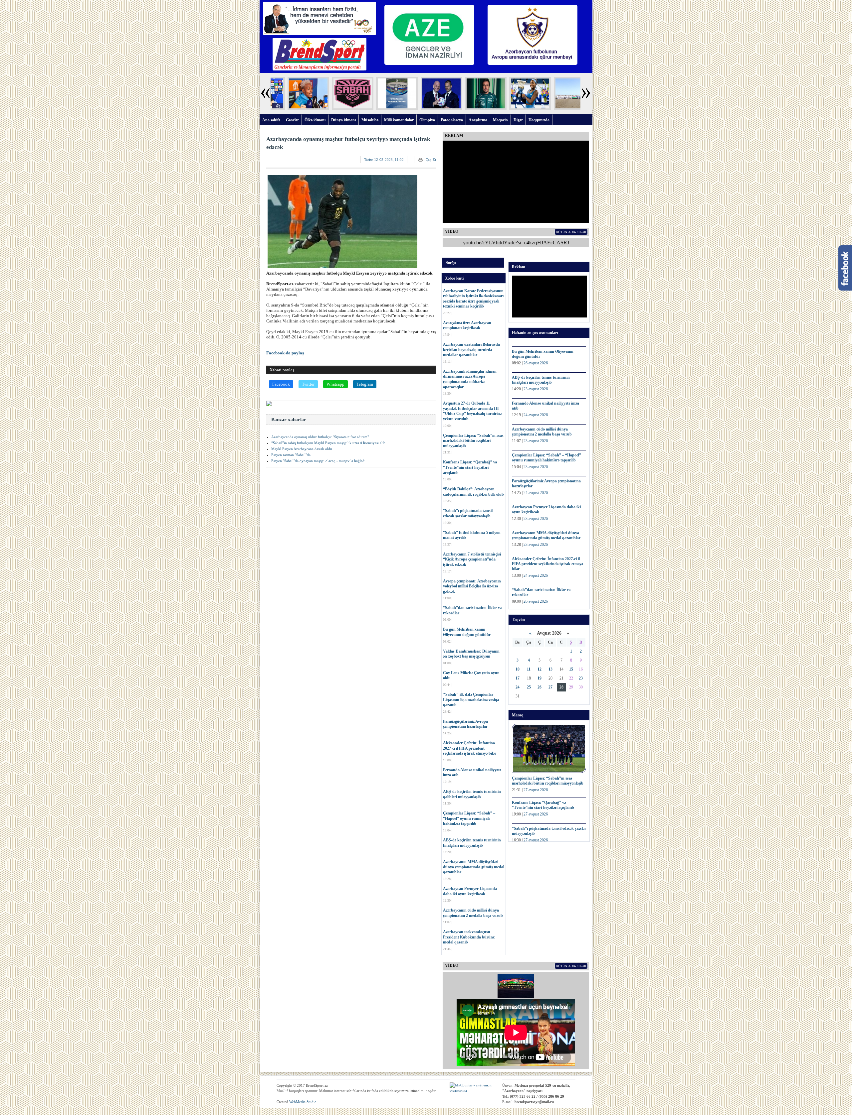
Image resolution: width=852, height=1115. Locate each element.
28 (561, 687)
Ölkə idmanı (315, 120)
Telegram (364, 384)
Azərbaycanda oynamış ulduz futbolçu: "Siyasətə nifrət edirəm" (320, 437)
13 (550, 669)
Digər (518, 120)
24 (518, 687)
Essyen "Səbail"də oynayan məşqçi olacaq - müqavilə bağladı (318, 461)
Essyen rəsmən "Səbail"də (291, 455)
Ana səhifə (271, 120)
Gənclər (292, 120)
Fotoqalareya (452, 120)
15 (571, 669)
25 (529, 687)
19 (539, 678)
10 (518, 669)
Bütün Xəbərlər (571, 232)
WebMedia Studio (303, 1102)
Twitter (308, 384)
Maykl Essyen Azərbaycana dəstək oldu (301, 449)
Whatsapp (335, 384)
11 (529, 669)
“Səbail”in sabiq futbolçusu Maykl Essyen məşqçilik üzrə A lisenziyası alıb (328, 443)
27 (550, 687)
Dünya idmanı (343, 120)
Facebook (281, 384)
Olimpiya (427, 120)
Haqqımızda (539, 120)
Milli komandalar (399, 120)
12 (539, 669)
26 (539, 687)
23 (581, 678)
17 (518, 678)
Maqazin (500, 120)
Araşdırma (478, 120)
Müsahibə (369, 120)
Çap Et (431, 160)
